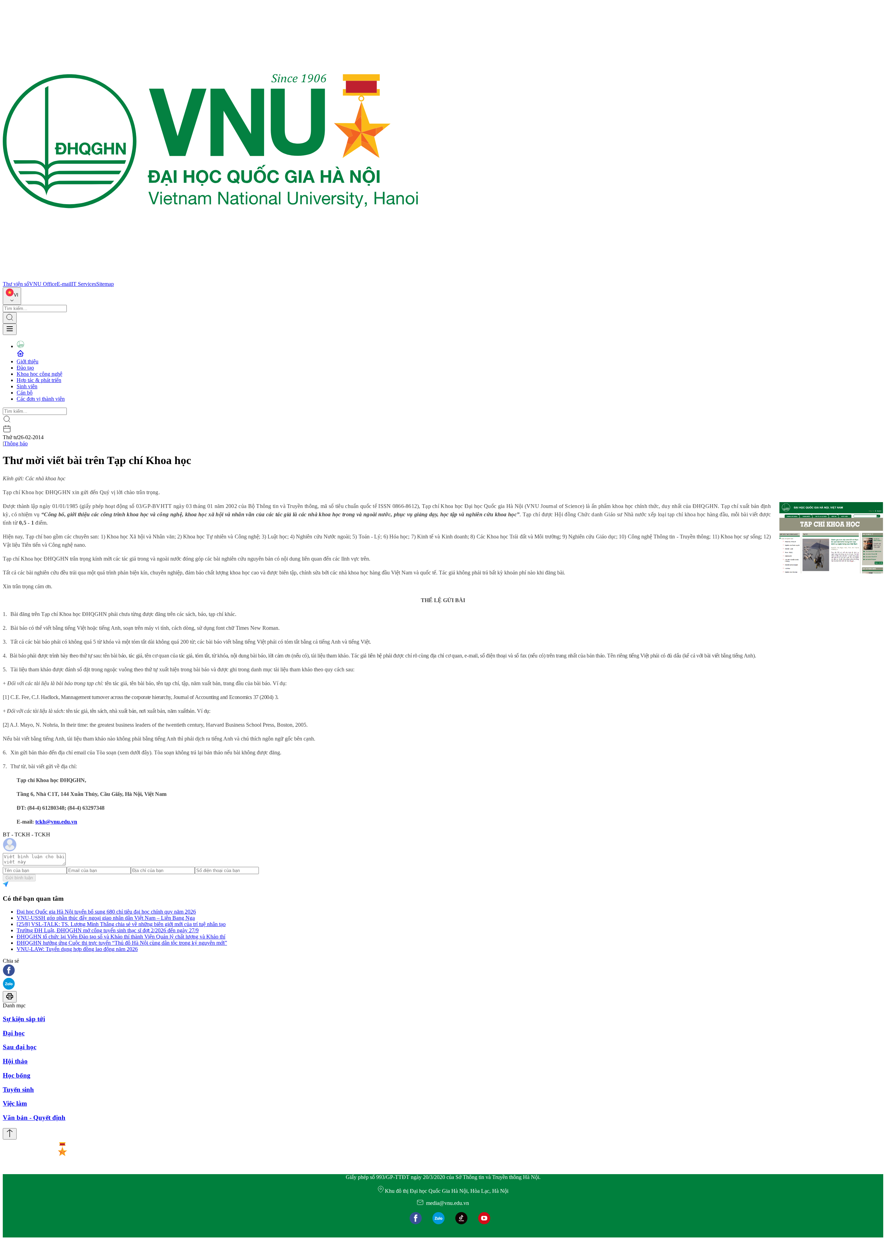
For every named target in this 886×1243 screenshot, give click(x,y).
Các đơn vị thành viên (41, 399)
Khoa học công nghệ (39, 374)
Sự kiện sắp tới (24, 1019)
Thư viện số (16, 284)
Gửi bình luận (19, 877)
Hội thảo (15, 1061)
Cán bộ (25, 393)
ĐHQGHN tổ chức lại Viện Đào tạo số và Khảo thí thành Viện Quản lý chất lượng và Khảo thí (121, 937)
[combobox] (12, 296)
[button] (443, 971)
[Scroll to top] (10, 1134)
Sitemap (105, 284)
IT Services (83, 284)
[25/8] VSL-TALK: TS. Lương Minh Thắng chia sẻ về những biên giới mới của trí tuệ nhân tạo (121, 924)
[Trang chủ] (210, 278)
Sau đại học (19, 1047)
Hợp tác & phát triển (39, 380)
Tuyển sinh (18, 1089)
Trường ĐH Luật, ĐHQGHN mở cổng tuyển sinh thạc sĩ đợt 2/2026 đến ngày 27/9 (108, 930)
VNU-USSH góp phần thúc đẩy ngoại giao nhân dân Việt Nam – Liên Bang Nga (106, 918)
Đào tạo (25, 368)
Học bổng (16, 1075)
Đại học (14, 1033)
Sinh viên (27, 386)
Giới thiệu (27, 361)
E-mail (64, 284)
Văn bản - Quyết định (34, 1117)
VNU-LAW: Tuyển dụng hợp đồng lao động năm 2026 (77, 949)
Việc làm (15, 1103)
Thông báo (16, 443)
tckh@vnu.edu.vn (56, 822)
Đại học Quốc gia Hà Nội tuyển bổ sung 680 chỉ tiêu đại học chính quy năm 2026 (106, 912)
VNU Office (43, 284)
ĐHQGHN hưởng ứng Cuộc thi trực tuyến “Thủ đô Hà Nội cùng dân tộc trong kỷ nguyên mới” (122, 943)
